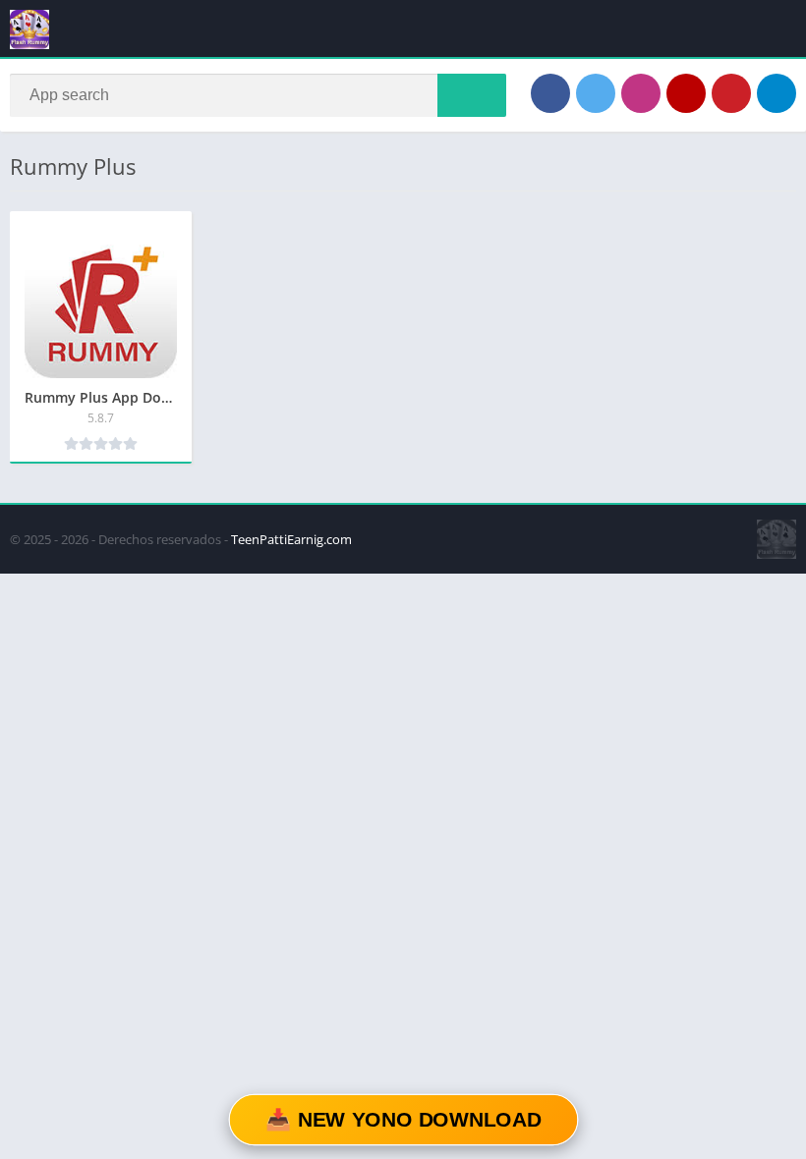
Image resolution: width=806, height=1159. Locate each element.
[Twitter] (595, 93)
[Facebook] (550, 93)
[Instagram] (641, 93)
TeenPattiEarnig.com (291, 539)
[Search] (471, 95)
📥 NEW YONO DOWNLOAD (403, 1120)
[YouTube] (686, 93)
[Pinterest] (731, 93)
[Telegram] (776, 93)
